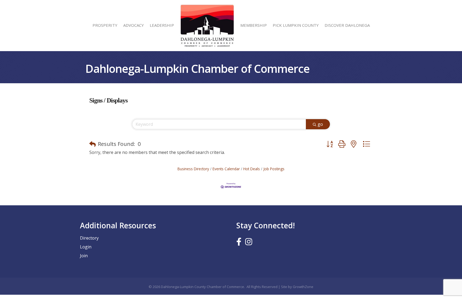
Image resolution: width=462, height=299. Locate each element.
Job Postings (273, 168)
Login (85, 247)
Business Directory (193, 168)
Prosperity (105, 25)
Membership (253, 25)
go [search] (320, 124)
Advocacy (133, 25)
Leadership (162, 25)
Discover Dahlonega (347, 25)
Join (84, 256)
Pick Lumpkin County (296, 25)
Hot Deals (251, 168)
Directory (89, 238)
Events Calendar (226, 168)
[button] (92, 144)
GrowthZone (303, 286)
